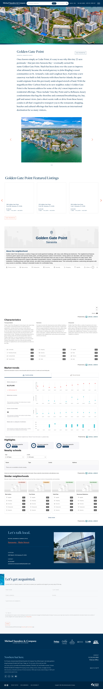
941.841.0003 (81, 3)
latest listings (44, 670)
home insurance (27, 670)
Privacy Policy (28, 616)
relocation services (16, 670)
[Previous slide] (10, 140)
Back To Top (94, 668)
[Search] (66, 3)
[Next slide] (92, 140)
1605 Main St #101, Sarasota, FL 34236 (17, 555)
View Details (19, 203)
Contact (96, 655)
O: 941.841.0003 (94, 657)
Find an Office (94, 660)
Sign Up (93, 3)
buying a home (25, 667)
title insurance (7, 670)
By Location (62, 3)
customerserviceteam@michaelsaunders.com (19, 563)
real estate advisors (9, 665)
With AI (54, 3)
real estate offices (34, 663)
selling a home (33, 667)
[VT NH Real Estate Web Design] (95, 685)
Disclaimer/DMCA (24, 685)
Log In (88, 3)
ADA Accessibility (35, 685)
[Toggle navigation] (98, 3)
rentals (39, 667)
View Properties (80, 53)
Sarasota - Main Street (18, 542)
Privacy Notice (14, 685)
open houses (37, 670)
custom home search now (10, 672)
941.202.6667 (11, 561)
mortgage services (46, 667)
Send (7, 623)
